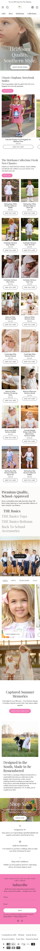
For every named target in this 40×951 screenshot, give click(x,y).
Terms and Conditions (8, 939)
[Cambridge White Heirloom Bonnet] (10, 340)
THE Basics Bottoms (17, 521)
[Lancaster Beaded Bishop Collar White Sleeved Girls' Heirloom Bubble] (29, 416)
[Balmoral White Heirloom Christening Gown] (10, 377)
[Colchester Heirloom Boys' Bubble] (10, 229)
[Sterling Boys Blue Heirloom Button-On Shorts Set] (10, 457)
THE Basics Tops (14, 516)
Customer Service (31, 935)
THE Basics (11, 511)
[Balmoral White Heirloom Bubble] (10, 303)
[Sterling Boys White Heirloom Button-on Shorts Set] (29, 190)
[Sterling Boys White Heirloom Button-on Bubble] (10, 190)
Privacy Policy (7, 916)
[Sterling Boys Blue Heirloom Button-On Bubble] (29, 457)
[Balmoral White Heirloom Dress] (29, 303)
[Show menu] (3, 7)
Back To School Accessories (13, 528)
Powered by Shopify (32, 939)
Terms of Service (18, 916)
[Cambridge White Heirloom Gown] (29, 340)
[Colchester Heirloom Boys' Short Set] (29, 229)
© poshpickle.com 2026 (9, 935)
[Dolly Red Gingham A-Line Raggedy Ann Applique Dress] (18, 115)
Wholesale (21, 935)
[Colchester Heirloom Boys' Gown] (10, 266)
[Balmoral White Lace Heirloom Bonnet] (29, 377)
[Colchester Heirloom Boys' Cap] (29, 266)
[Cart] (37, 7)
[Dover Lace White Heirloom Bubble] (10, 416)
